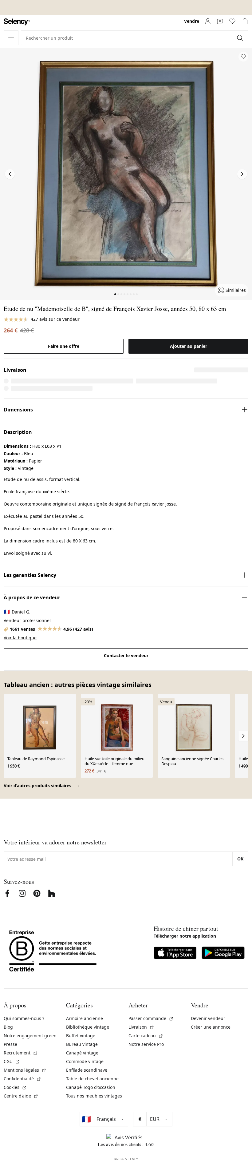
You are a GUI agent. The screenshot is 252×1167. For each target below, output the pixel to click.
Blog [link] (8, 1027)
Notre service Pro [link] (146, 1044)
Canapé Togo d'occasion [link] (90, 1087)
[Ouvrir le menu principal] (11, 37)
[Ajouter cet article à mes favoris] (243, 56)
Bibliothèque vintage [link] (87, 1027)
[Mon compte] (207, 21)
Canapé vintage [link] (82, 1053)
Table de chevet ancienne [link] (92, 1079)
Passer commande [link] (151, 1018)
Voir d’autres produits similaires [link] (38, 785)
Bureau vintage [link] (82, 1044)
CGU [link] (12, 1061)
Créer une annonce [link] (210, 1027)
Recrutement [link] (21, 1053)
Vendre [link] (191, 21)
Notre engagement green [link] (30, 1035)
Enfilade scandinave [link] (86, 1070)
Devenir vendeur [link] (208, 1018)
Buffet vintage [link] (80, 1035)
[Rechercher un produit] (240, 38)
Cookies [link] (15, 1087)
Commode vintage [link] (85, 1061)
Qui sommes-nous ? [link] (24, 1018)
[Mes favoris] (232, 21)
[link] (17, 22)
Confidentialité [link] (22, 1079)
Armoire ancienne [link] (84, 1018)
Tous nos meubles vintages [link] (94, 1096)
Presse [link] (10, 1044)
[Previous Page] (10, 174)
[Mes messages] (220, 21)
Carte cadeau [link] (145, 1035)
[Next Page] (242, 174)
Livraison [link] (141, 1027)
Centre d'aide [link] (21, 1096)
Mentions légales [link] (25, 1070)
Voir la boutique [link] (20, 638)
